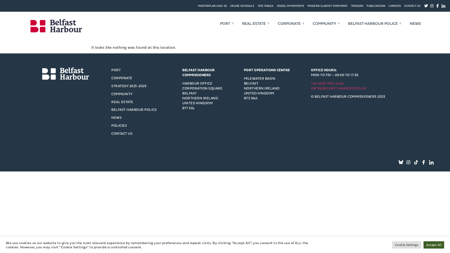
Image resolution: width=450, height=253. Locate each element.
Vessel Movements (290, 6)
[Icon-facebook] (438, 6)
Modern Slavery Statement (328, 6)
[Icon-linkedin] (443, 6)
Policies (119, 125)
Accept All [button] (433, 244)
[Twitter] (426, 6)
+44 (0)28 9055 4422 (327, 83)
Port (225, 23)
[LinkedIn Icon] (431, 162)
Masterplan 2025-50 (212, 6)
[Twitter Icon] (401, 162)
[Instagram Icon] (408, 162)
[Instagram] (432, 6)
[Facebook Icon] (424, 162)
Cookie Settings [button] (407, 244)
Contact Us (412, 6)
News (415, 23)
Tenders (357, 6)
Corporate (289, 23)
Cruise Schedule (242, 6)
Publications (376, 6)
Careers (395, 6)
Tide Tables (266, 6)
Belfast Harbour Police (373, 23)
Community (324, 23)
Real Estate (254, 23)
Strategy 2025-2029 (128, 85)
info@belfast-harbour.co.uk (338, 88)
